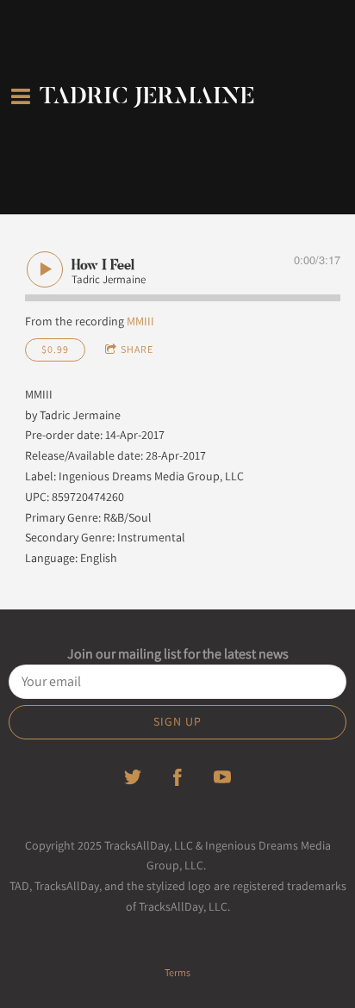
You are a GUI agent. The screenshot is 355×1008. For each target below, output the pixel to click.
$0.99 (55, 349)
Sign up (177, 721)
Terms (177, 972)
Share (137, 349)
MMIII (140, 321)
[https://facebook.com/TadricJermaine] (177, 777)
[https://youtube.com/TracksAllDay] (222, 777)
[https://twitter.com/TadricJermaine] (132, 777)
